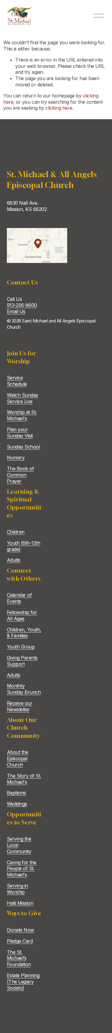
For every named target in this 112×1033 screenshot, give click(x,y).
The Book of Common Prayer (20, 475)
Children (15, 532)
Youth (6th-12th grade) (23, 546)
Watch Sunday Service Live (22, 398)
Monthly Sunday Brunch (24, 689)
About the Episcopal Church (17, 758)
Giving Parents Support (22, 661)
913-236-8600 (22, 305)
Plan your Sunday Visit (20, 432)
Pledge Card (20, 941)
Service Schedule (17, 381)
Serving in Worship (17, 889)
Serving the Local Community (19, 845)
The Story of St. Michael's (24, 779)
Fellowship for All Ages (22, 615)
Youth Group (21, 647)
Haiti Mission (20, 903)
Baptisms (16, 793)
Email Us (16, 311)
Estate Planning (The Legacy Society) (23, 981)
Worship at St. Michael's (22, 415)
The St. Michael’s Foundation (19, 958)
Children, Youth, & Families (24, 633)
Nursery (16, 457)
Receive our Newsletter (20, 706)
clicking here (58, 108)
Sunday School (23, 447)
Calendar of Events (19, 598)
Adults (13, 560)
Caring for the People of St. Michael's (21, 868)
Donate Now (20, 930)
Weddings (17, 804)
